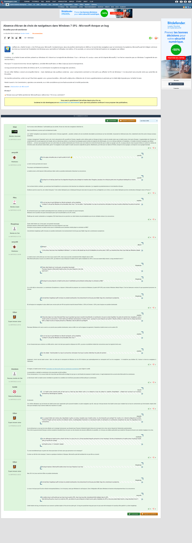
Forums (27, 1)
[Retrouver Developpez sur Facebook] (188, 7)
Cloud (30, 4)
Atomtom (14, 369)
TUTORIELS (61, 7)
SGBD (76, 4)
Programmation (68, 4)
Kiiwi (15, 127)
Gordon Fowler (24, 33)
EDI (61, 4)
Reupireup (15, 224)
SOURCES (100, 7)
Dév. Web (55, 4)
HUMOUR (123, 7)
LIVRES (81, 7)
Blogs (48, 1)
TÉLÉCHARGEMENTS (90, 7)
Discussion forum (177, 84)
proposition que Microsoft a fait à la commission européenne (62, 369)
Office (81, 4)
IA (34, 4)
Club (91, 1)
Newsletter (62, 1)
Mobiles (87, 4)
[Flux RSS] (184, 7)
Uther (15, 312)
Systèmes (94, 4)
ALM (38, 4)
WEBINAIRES (73, 7)
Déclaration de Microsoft (19, 87)
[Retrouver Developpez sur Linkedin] (190, 7)
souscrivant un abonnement (69, 103)
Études (78, 1)
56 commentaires (37, 33)
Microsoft (43, 4)
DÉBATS (107, 7)
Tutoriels (35, 1)
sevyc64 (15, 152)
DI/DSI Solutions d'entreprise (18, 4)
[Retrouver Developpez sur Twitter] (186, 7)
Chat (54, 1)
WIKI (112, 7)
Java (49, 4)
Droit (85, 1)
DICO (117, 7)
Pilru (14, 198)
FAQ (42, 1)
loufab (14, 387)
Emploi (71, 1)
